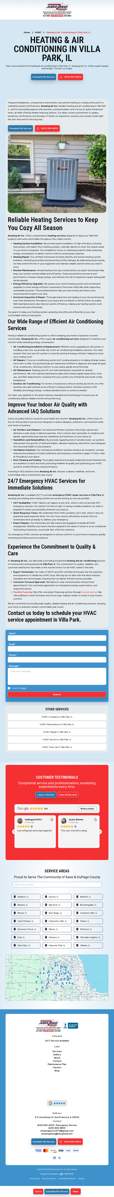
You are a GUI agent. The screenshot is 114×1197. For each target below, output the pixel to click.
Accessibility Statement (67, 1179)
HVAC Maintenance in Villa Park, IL (57, 724)
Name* (12, 633)
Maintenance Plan (57, 1064)
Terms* (23, 688)
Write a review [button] (87, 808)
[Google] (59, 1158)
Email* (12, 644)
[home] (57, 10)
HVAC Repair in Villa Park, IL (57, 732)
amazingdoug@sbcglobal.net (57, 1134)
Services (57, 1051)
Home (27, 32)
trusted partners (90, 592)
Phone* (13, 655)
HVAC (38, 32)
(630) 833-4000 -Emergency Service (57, 1125)
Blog (57, 1070)
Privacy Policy (35, 1179)
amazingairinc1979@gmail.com (57, 1131)
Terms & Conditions (49, 1179)
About (57, 1058)
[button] (75, 1191)
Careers (57, 1067)
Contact (57, 1061)
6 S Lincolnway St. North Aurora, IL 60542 (57, 1117)
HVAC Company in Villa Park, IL (57, 717)
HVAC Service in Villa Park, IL (57, 739)
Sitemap (81, 1179)
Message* (14, 666)
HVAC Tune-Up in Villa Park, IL (57, 747)
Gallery (57, 1054)
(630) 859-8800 (57, 1128)
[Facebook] (54, 1158)
